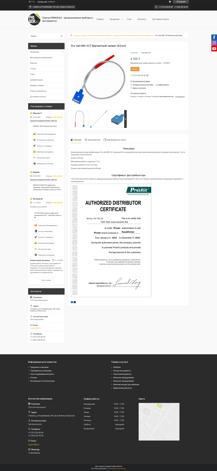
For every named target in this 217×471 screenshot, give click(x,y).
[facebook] (72, 303)
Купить (135, 69)
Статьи (33, 69)
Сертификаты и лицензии (40, 371)
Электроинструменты (122, 374)
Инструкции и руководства (41, 58)
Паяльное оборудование (123, 378)
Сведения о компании (39, 367)
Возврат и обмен (37, 85)
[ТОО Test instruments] (34, 19)
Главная (100, 19)
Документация (36, 80)
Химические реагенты (122, 388)
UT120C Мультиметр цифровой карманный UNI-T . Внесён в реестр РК (47, 215)
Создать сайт (42, 2)
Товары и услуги (80, 35)
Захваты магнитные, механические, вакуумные (134, 35)
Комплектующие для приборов (126, 384)
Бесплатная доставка (141, 81)
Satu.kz (119, 466)
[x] (75, 303)
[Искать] (62, 36)
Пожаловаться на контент (116, 468)
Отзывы (33, 378)
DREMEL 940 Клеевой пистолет (45, 126)
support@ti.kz (35, 328)
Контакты (142, 19)
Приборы (117, 367)
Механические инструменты (101, 35)
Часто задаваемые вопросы (42, 374)
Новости (33, 63)
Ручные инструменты (122, 371)
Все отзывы (46, 280)
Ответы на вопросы (38, 91)
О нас (129, 19)
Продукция (114, 19)
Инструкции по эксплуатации (42, 381)
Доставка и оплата (160, 19)
